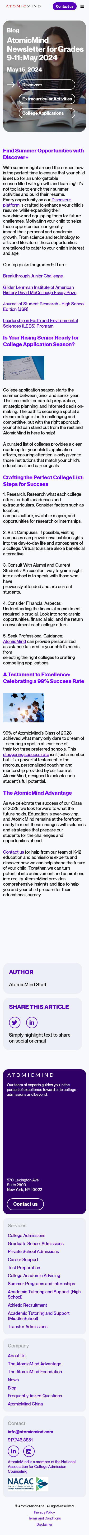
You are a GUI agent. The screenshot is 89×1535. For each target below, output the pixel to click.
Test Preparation (24, 1267)
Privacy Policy (44, 1512)
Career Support (23, 1259)
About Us (16, 1355)
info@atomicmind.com (30, 1432)
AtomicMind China (25, 1404)
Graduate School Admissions (36, 1243)
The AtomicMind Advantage (34, 1364)
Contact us (65, 6)
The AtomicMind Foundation (35, 1371)
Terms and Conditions (44, 1518)
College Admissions (26, 1235)
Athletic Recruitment (27, 1305)
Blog (12, 1388)
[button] (82, 6)
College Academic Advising (34, 1275)
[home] (22, 6)
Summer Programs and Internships (41, 1283)
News (13, 1380)
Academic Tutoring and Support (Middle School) (39, 1316)
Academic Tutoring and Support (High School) (44, 1295)
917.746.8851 (20, 1440)
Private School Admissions (33, 1251)
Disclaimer (44, 1524)
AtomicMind (14, 641)
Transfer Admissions (27, 1326)
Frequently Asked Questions (35, 1396)
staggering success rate (26, 754)
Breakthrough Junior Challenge (33, 276)
